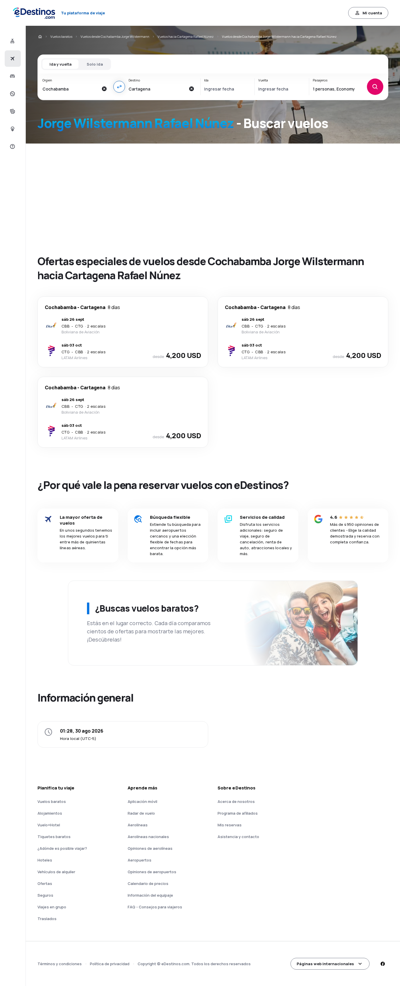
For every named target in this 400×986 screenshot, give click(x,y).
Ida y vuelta (60, 64)
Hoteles (44, 860)
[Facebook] (382, 964)
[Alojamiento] (12, 76)
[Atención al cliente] (12, 146)
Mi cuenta (372, 13)
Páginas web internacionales (325, 963)
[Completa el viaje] (12, 111)
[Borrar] (104, 89)
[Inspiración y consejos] (12, 129)
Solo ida (95, 64)
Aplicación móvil (142, 801)
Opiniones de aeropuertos (152, 871)
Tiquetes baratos (54, 836)
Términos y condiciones (59, 963)
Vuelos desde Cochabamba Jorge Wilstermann (115, 36)
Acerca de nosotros (236, 801)
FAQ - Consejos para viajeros (155, 907)
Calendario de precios (148, 883)
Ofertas (44, 883)
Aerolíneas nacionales (148, 836)
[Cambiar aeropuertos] (119, 87)
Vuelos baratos (61, 36)
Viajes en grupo (51, 907)
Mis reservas (230, 825)
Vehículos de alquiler (56, 871)
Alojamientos (49, 813)
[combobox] (70, 88)
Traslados (47, 918)
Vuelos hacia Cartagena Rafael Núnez (186, 36)
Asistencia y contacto (238, 836)
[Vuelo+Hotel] (12, 41)
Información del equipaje (150, 895)
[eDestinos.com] (39, 36)
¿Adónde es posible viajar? (62, 848)
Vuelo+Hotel (48, 825)
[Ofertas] (12, 94)
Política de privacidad (109, 963)
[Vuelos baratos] (12, 58)
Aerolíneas (138, 825)
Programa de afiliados (238, 813)
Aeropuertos (139, 860)
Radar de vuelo (141, 813)
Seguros (45, 895)
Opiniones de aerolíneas (150, 848)
